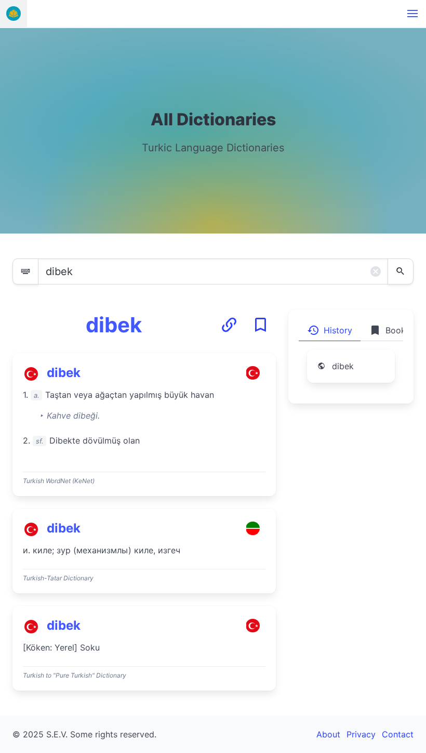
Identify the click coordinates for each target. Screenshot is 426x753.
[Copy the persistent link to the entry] (229, 325)
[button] (412, 13)
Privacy (361, 734)
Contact (398, 734)
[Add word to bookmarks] (260, 325)
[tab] (330, 330)
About (328, 734)
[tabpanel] (351, 372)
